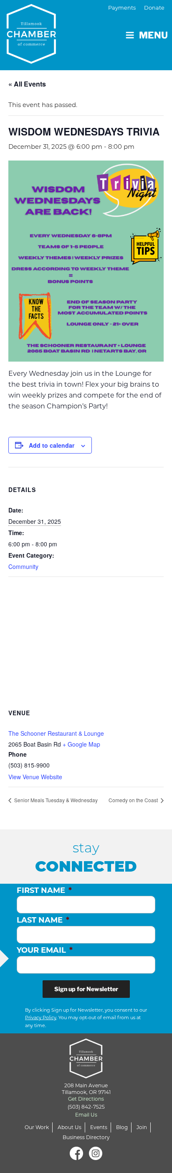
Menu (153, 35)
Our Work (37, 1127)
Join (142, 1127)
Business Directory (86, 1137)
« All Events (27, 84)
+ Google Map (81, 744)
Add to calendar (51, 445)
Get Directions (86, 1099)
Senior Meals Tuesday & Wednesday (55, 799)
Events (98, 1127)
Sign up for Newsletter (86, 988)
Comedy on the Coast (134, 799)
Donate (154, 8)
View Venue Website (35, 777)
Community (23, 566)
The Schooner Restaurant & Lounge (56, 733)
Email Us (86, 1115)
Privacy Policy (40, 1017)
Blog (122, 1127)
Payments (122, 8)
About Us (69, 1127)
